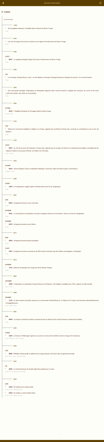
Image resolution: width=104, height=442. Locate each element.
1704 (15, 121)
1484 (15, 51)
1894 (15, 328)
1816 (15, 161)
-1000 (15, 25)
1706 (15, 140)
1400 (15, 38)
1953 (15, 379)
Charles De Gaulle (21, 356)
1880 (15, 276)
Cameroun (21, 338)
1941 (15, 361)
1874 (15, 260)
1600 (15, 87)
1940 (15, 346)
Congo (6, 31)
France (7, 286)
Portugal (7, 113)
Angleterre (7, 171)
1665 (15, 103)
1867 (15, 195)
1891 (15, 311)
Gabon (11, 305)
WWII (6, 356)
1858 (15, 179)
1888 (15, 292)
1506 (15, 69)
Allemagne (11, 338)
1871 (15, 233)
